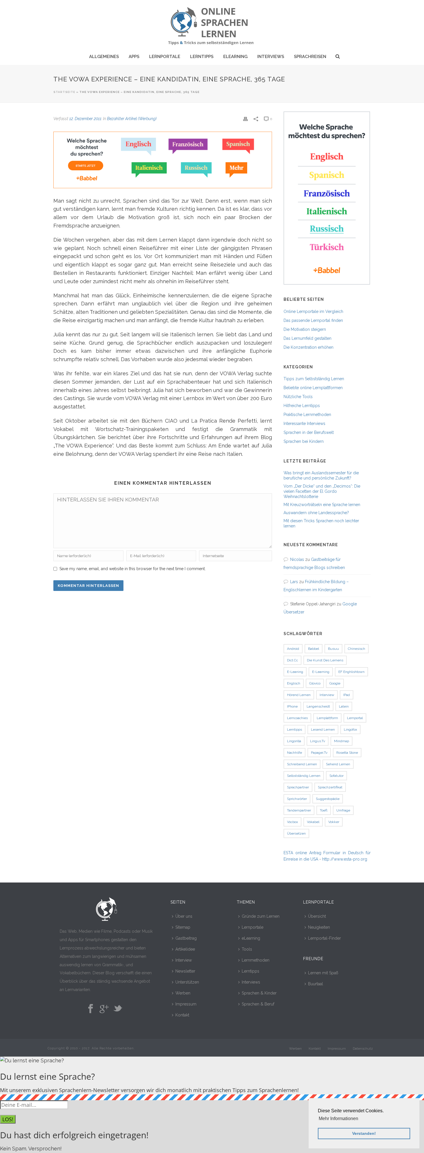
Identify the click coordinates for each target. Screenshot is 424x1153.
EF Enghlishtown (351, 672)
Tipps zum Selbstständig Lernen (314, 378)
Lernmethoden (255, 960)
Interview (183, 960)
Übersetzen (296, 833)
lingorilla (294, 741)
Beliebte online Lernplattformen (313, 387)
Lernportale (164, 56)
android (293, 649)
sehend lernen (338, 764)
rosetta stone (347, 753)
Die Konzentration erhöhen (308, 347)
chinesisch (356, 649)
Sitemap (182, 927)
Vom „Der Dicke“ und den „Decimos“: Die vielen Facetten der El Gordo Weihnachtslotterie (322, 491)
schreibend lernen (302, 764)
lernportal (355, 718)
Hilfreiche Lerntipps (302, 405)
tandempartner (299, 810)
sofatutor (336, 776)
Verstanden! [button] (364, 1133)
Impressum (185, 1004)
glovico (314, 683)
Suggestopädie (327, 799)
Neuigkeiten (319, 927)
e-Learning (320, 672)
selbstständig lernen (303, 776)
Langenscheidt (318, 706)
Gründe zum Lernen (260, 916)
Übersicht (317, 916)
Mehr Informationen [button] (338, 1118)
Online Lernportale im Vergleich (313, 311)
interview (327, 695)
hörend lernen (299, 695)
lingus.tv (317, 741)
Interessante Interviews (304, 423)
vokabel (313, 822)
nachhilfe (294, 753)
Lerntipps (201, 56)
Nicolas (297, 559)
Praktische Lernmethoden (307, 414)
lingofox (350, 729)
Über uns (183, 916)
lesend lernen (323, 729)
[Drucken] (245, 118)
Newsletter (185, 971)
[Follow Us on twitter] (117, 1009)
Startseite (64, 92)
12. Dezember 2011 (85, 118)
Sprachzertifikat (330, 787)
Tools (247, 949)
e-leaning (295, 672)
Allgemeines (104, 56)
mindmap (341, 741)
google (334, 683)
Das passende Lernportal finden (313, 320)
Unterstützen (187, 982)
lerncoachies (297, 718)
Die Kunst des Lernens (325, 660)
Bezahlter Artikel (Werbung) (132, 118)
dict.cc (292, 660)
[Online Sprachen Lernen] (212, 24)
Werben (182, 993)
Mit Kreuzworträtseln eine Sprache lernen (322, 504)
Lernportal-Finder (324, 938)
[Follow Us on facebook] (90, 1009)
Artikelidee (185, 949)
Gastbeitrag (186, 938)
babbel (313, 649)
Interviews (270, 56)
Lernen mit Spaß (323, 973)
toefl (323, 810)
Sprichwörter (297, 799)
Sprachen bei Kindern (304, 441)
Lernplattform (327, 718)
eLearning (235, 56)
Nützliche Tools (298, 396)
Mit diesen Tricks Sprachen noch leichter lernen (321, 523)
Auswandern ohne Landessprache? (316, 512)
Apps (134, 56)
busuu (333, 649)
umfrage (343, 810)
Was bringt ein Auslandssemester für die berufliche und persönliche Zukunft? (321, 475)
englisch (293, 683)
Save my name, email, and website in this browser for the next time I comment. (132, 568)
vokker (333, 822)
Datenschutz (363, 1048)
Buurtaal (315, 984)
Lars (294, 581)
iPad (346, 695)
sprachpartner (298, 787)
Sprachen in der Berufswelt (309, 432)
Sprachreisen (310, 56)
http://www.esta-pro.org (344, 859)
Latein (344, 706)
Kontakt (182, 1015)
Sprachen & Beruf (258, 1004)
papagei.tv (319, 753)
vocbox (292, 822)
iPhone (292, 706)
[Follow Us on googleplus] (104, 1009)
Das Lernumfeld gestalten (307, 338)
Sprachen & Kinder (259, 993)
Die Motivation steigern (305, 329)
